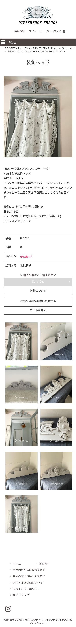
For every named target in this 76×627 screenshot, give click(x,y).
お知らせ (44, 564)
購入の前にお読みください (29, 576)
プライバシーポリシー (26, 589)
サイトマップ (21, 595)
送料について (38, 291)
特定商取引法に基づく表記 (29, 570)
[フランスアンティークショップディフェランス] (38, 23)
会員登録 (19, 31)
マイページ (35, 31)
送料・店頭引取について (28, 583)
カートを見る (53, 31)
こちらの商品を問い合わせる (38, 301)
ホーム (17, 564)
